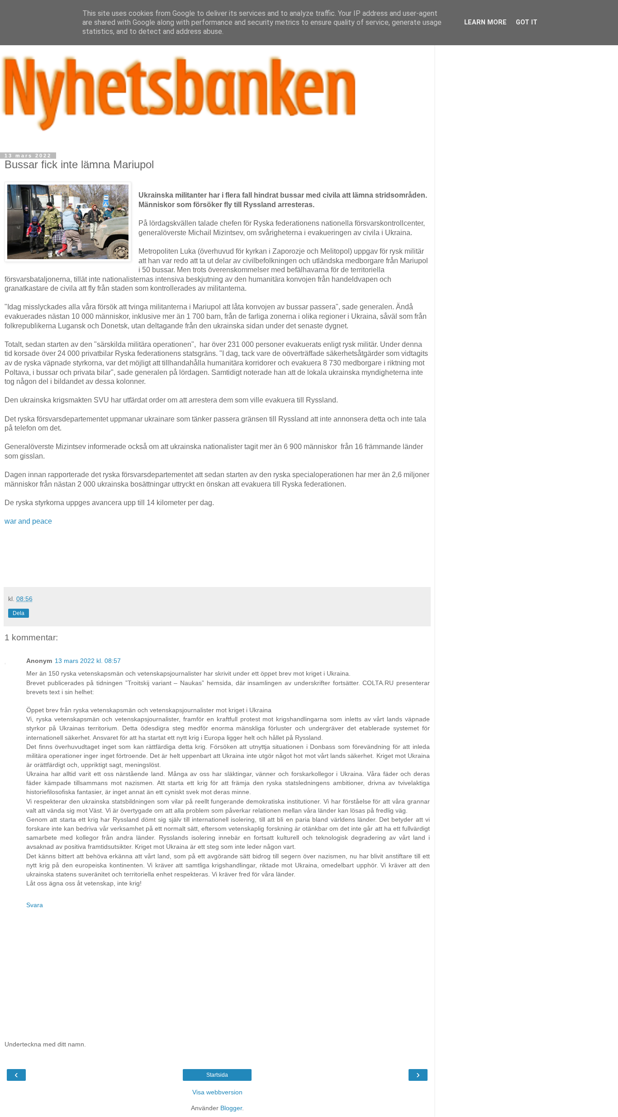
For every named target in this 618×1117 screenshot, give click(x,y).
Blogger (231, 1108)
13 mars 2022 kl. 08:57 (88, 660)
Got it (526, 22)
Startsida (217, 1075)
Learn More (485, 22)
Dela (18, 613)
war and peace (28, 521)
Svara (34, 905)
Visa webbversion (217, 1092)
